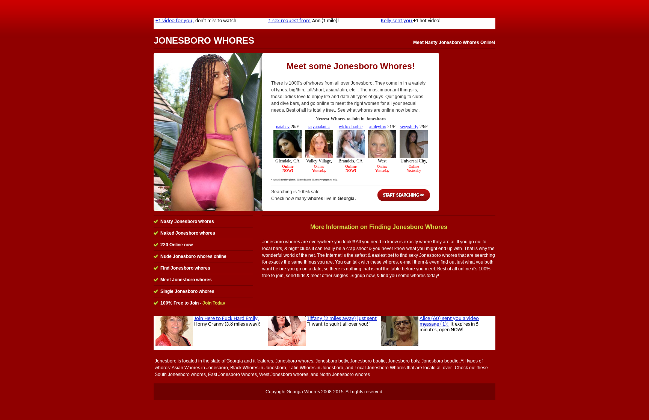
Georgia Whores (303, 391)
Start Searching (403, 195)
